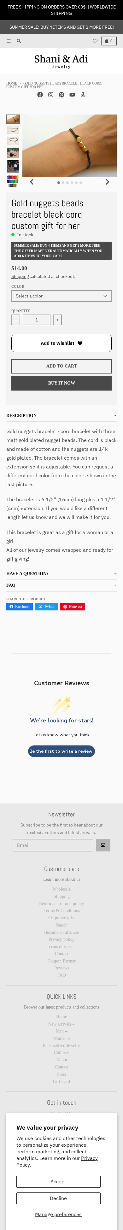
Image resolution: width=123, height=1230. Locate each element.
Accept (58, 1181)
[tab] (58, 182)
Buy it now (61, 383)
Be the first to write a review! (61, 751)
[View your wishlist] (95, 41)
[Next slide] (107, 181)
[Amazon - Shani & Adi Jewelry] (83, 95)
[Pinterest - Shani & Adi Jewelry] (61, 95)
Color (17, 286)
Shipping (20, 276)
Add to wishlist (57, 343)
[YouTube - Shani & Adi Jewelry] (72, 95)
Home (11, 83)
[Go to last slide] (31, 181)
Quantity (20, 311)
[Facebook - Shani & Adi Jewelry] (40, 95)
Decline (58, 1198)
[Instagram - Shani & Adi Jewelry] (51, 95)
